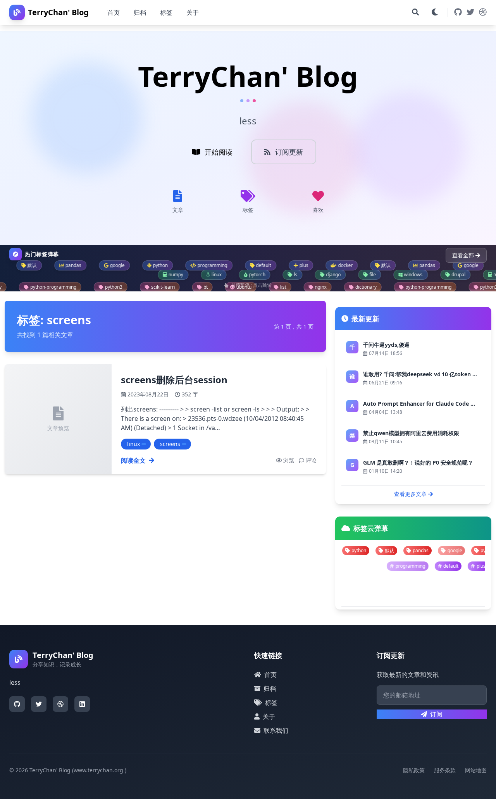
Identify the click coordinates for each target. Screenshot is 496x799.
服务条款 (445, 770)
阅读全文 (133, 460)
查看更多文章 (410, 494)
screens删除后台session (174, 380)
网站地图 (476, 770)
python (447, 550)
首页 (113, 12)
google (413, 550)
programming (448, 566)
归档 (140, 12)
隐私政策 (414, 770)
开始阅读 (218, 152)
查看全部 (463, 255)
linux (133, 444)
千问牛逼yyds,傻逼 (386, 344)
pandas (380, 550)
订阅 (436, 714)
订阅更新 (289, 152)
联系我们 (276, 730)
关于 (192, 12)
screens (170, 444)
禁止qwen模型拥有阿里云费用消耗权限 (411, 433)
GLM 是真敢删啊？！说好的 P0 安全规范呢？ (418, 462)
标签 (166, 12)
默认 (348, 550)
